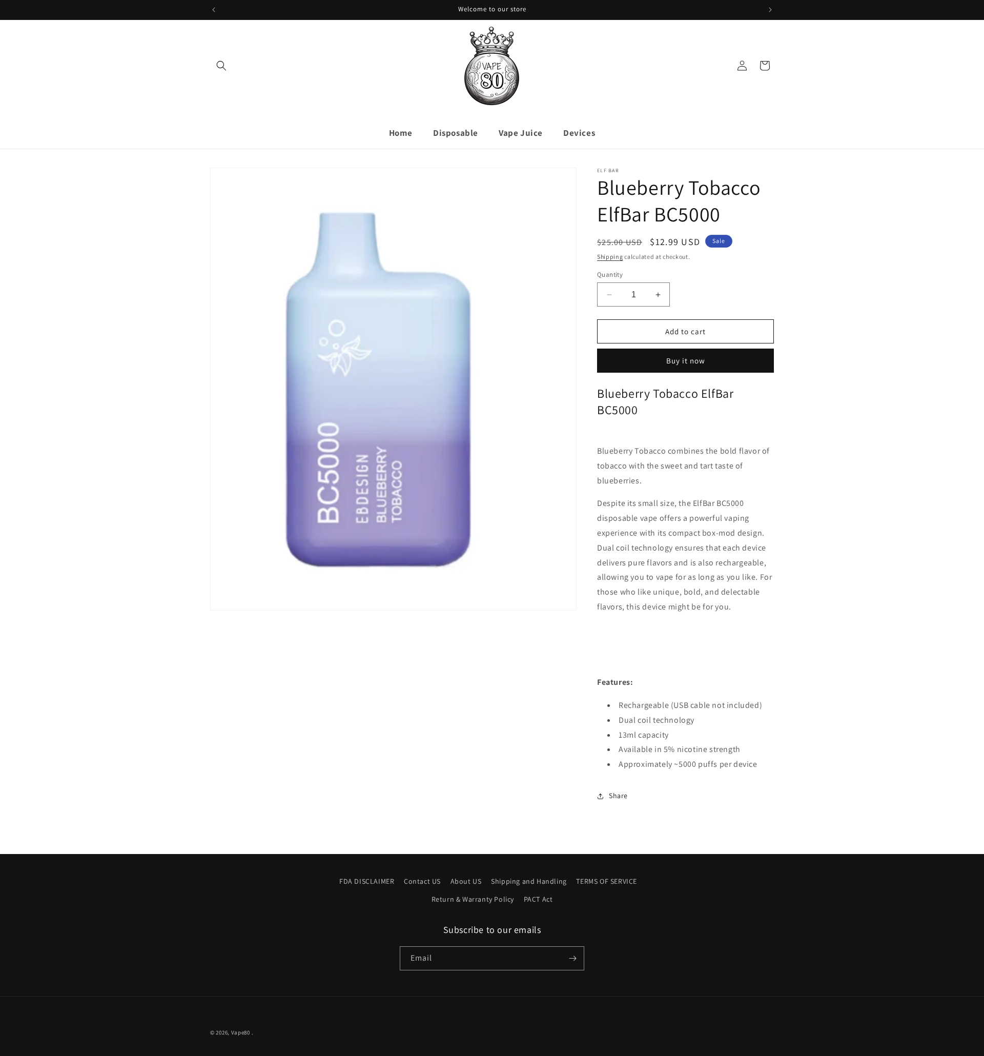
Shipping (610, 256)
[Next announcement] (770, 9)
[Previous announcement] (213, 9)
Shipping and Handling (529, 881)
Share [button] (618, 795)
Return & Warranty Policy (473, 899)
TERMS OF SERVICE (606, 881)
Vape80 (240, 1032)
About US (466, 881)
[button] (221, 65)
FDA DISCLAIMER (366, 881)
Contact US (422, 881)
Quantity (610, 274)
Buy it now (685, 360)
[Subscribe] (572, 958)
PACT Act (538, 899)
